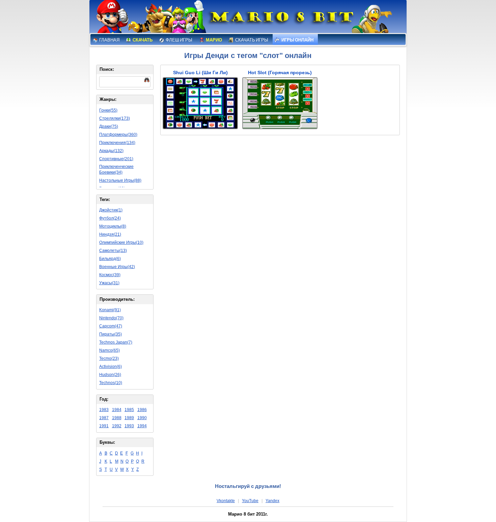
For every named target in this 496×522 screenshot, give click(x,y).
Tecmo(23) (109, 358)
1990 (142, 417)
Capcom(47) (110, 326)
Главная (109, 39)
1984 (116, 409)
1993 (129, 426)
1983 (104, 409)
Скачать (142, 39)
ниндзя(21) (110, 234)
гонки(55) (108, 110)
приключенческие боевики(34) (116, 169)
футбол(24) (110, 218)
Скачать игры (251, 39)
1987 (104, 417)
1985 (129, 409)
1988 (116, 417)
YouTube (250, 500)
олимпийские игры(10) (121, 242)
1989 (129, 417)
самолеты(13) (113, 250)
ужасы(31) (109, 283)
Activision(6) (110, 366)
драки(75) (108, 126)
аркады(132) (111, 150)
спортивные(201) (116, 158)
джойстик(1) (110, 210)
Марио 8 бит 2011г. (248, 514)
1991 (104, 426)
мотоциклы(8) (112, 226)
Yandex (272, 500)
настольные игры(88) (120, 180)
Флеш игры (178, 39)
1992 (116, 426)
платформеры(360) (118, 134)
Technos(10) (110, 382)
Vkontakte (226, 500)
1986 (142, 409)
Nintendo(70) (111, 318)
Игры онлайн (297, 39)
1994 (142, 426)
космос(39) (109, 274)
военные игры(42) (117, 266)
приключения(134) (117, 142)
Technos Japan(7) (115, 342)
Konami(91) (110, 310)
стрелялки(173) (114, 118)
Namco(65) (109, 350)
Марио (213, 39)
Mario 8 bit (280, 18)
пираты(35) (110, 334)
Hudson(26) (110, 374)
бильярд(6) (110, 258)
